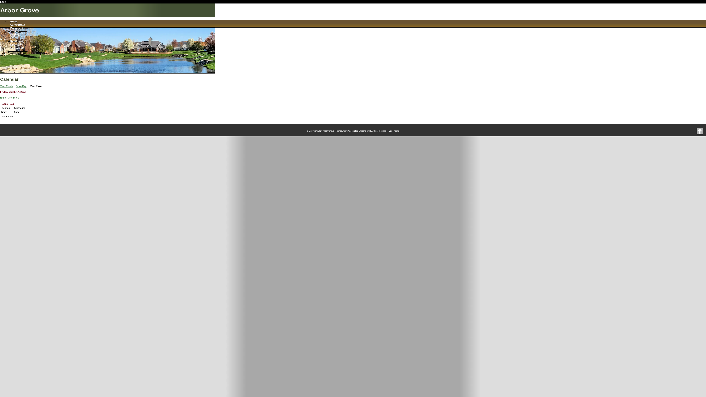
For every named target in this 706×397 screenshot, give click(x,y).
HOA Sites (374, 131)
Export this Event (9, 97)
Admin (396, 131)
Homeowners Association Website (351, 131)
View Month (6, 86)
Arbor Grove (328, 131)
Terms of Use (386, 131)
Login (3, 1)
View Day (21, 86)
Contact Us (17, 48)
